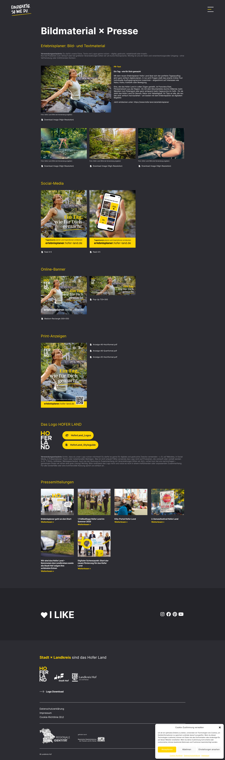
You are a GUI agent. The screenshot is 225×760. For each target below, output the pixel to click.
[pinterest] (174, 614)
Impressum (205, 755)
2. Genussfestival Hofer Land (164, 519)
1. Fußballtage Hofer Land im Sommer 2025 (91, 520)
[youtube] (181, 614)
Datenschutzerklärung (192, 755)
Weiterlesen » (47, 522)
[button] (219, 727)
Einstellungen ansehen (209, 749)
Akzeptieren (167, 749)
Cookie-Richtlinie (176, 755)
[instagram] (162, 614)
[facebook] (168, 614)
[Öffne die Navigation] (210, 9)
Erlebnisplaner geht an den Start (56, 519)
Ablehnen (186, 749)
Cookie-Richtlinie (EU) (52, 717)
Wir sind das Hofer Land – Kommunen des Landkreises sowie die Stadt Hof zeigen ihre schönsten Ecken (57, 564)
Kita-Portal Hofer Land (125, 519)
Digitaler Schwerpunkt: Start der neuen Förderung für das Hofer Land (93, 563)
